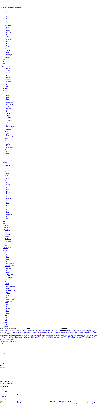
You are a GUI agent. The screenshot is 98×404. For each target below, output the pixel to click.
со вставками (8, 95)
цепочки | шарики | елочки (9, 104)
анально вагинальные (9, 280)
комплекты (6, 14)
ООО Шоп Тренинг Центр (58, 337)
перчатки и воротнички (8, 25)
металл (7, 137)
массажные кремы (5, 89)
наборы (7, 111)
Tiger (79, 335)
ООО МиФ (40, 337)
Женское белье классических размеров (7, 395)
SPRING (45, 335)
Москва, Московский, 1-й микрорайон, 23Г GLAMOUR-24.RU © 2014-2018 (60, 401)
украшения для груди (7, 164)
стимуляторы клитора (9, 271)
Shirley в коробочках (9, 54)
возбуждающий (7, 76)
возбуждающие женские (8, 80)
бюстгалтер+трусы (8, 197)
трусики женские (7, 42)
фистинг (6, 298)
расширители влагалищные (10, 303)
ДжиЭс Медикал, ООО (80, 336)
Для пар (9, 113)
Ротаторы (9, 115)
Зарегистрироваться (18, 7)
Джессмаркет (74, 336)
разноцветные (5, 90)
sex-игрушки (5, 93)
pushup (7, 181)
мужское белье (4, 59)
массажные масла (5, 88)
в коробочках (8, 19)
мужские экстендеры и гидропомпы (11, 130)
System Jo (65, 335)
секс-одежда (8, 148)
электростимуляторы (7, 140)
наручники (7, 312)
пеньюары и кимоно (7, 50)
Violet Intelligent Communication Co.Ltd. (28, 336)
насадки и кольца (7, 124)
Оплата (3, 389)
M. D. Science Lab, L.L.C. (76, 332)
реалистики (7, 97)
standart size (4, 179)
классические (8, 269)
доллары (3, 4)
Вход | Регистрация (4, 391)
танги (7, 204)
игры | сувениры (5, 163)
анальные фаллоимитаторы (10, 105)
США (85, 337)
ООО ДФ (28, 337)
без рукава (7, 52)
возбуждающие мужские (8, 74)
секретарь (7, 31)
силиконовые (6, 233)
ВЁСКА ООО (71, 336)
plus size (4, 170)
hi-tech (7, 110)
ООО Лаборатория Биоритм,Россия (34, 337)
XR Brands (47, 336)
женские (7, 122)
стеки (7, 150)
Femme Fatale (8, 331)
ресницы (3, 249)
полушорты (7, 46)
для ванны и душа (7, 70)
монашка (7, 29)
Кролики (9, 116)
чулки (5, 48)
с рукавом (7, 51)
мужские (6, 84)
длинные (7, 208)
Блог (2, 390)
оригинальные (8, 112)
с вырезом (7, 195)
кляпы (7, 146)
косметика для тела (5, 69)
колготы (6, 34)
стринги (7, 44)
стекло (7, 296)
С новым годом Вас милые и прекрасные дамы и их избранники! (11, 340)
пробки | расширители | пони (10, 103)
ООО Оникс (44, 337)
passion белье (8, 215)
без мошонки (8, 132)
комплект (7, 314)
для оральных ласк (7, 68)
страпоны (6, 121)
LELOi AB (32, 332)
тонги (7, 47)
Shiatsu (9, 335)
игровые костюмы (7, 172)
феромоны (4, 83)
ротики (7, 101)
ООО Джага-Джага (24, 337)
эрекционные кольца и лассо (10, 127)
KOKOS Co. (24, 332)
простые (7, 35)
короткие (7, 49)
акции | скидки (5, 92)
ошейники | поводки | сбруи (10, 307)
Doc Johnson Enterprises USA (55, 330)
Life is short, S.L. (46, 332)
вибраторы (6, 107)
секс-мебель (6, 138)
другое (4, 158)
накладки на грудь (7, 24)
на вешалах (7, 18)
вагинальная (6, 75)
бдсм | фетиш (6, 142)
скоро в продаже (5, 166)
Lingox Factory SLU (50, 332)
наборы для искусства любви (9, 82)
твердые (7, 23)
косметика (3, 66)
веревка (7, 154)
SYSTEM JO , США (69, 335)
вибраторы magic (8, 108)
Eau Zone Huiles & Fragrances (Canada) (72, 330)
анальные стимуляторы (8, 262)
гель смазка (6, 86)
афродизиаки (5, 226)
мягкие (7, 22)
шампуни (6, 85)
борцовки (4, 60)
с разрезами (7, 43)
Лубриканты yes (15, 337)
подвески (6, 155)
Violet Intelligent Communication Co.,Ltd (18, 336)
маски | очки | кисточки (9, 147)
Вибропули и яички (10, 276)
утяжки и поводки (8, 125)
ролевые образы (8, 32)
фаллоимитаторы (7, 131)
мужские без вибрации (9, 128)
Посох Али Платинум (74, 337)
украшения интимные (6, 323)
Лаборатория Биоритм (4, 337)
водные (6, 73)
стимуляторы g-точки (9, 267)
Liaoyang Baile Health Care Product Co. (39, 332)
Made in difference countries (87, 332)
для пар (7, 119)
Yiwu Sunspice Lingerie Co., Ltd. (59, 336)
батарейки (4, 161)
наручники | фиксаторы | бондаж (9, 152)
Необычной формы (10, 114)
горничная (7, 27)
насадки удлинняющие (9, 285)
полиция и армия (8, 30)
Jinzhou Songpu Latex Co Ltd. (94, 331)
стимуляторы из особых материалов (9, 136)
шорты (7, 45)
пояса (5, 53)
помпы (6, 287)
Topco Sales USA (85, 335)
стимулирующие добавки (8, 242)
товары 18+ (3, 91)
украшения (7, 156)
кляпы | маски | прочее (8, 305)
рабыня (7, 190)
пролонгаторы (7, 78)
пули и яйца (8, 109)
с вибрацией (8, 96)
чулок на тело (6, 17)
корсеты (6, 40)
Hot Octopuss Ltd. (60, 331)
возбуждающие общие (8, 81)
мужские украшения (7, 165)
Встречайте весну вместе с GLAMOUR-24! (9, 339)
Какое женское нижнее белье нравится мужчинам (9, 341)
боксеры (4, 62)
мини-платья (6, 15)
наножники (7, 153)
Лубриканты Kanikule (10, 337)
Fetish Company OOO (13, 331)
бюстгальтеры (7, 12)
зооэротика (7, 135)
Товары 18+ (3, 397)
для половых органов (7, 325)
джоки (4, 224)
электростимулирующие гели (10, 141)
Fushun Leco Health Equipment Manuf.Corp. (38, 331)
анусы (7, 260)
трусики (6, 16)
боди (5, 11)
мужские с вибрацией (9, 129)
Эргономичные (10, 117)
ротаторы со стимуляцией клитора (10, 102)
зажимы (7, 316)
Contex (17, 330)
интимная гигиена (5, 67)
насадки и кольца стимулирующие (10, 126)
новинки (4, 251)
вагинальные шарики (7, 106)
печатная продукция (6, 321)
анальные (6, 72)
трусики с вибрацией (9, 120)
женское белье (4, 10)
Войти (15, 7)
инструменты (8, 144)
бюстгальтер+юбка (8, 38)
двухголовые (8, 133)
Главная (1, 363)
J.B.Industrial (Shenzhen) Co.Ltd (75, 331)
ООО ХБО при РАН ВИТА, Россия (50, 337)
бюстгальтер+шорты (9, 39)
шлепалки (7, 151)
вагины (7, 100)
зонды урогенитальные (9, 143)
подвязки (6, 26)
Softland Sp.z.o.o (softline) (36, 335)
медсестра (7, 188)
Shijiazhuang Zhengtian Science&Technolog (15, 335)
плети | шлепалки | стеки (8, 149)
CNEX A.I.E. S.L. (10, 330)
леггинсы (7, 36)
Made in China (81, 332)
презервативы (5, 162)
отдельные (7, 41)
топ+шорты (7, 199)
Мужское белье (4, 396)
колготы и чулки (7, 13)
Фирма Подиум (92, 337)
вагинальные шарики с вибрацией (9, 139)
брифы (4, 63)
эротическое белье (5, 65)
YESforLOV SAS (52, 336)
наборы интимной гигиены (7, 87)
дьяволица (7, 28)
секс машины (6, 253)
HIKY (55, 331)
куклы (6, 94)
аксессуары (7, 56)
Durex (66, 330)
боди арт (6, 71)
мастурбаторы (7, 98)
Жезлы (9, 118)
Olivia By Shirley (8, 55)
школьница (7, 33)
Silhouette (32, 335)
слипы (7, 206)
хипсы (4, 61)
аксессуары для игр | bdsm (6, 145)
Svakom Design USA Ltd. (57, 335)
